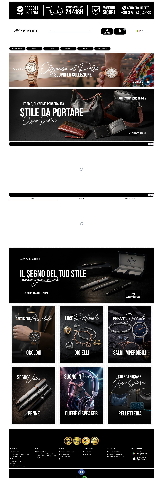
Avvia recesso (65, 459)
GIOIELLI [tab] (33, 198)
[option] (17, 48)
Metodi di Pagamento (116, 454)
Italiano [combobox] (141, 30)
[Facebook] (81, 472)
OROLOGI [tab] (81, 198)
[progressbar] (81, 169)
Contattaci (88, 454)
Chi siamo (88, 452)
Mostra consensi (65, 454)
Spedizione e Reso (114, 452)
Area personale (65, 456)
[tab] (140, 84)
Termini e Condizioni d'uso (117, 456)
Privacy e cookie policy (67, 452)
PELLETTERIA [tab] (130, 198)
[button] (149, 85)
